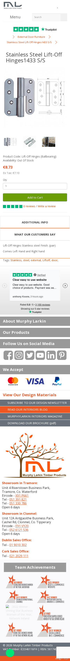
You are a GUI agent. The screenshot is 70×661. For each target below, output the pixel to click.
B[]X (66, 658)
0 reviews (29, 206)
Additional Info (35, 222)
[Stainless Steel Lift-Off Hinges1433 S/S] (35, 97)
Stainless (16, 260)
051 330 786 (18, 503)
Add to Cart (35, 197)
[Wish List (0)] (58, 6)
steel (26, 260)
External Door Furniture (31, 37)
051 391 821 (18, 499)
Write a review (47, 206)
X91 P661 (22, 495)
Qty (5, 180)
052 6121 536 (18, 530)
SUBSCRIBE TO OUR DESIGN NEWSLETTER (37, 403)
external (36, 260)
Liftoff (46, 260)
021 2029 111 (18, 556)
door (55, 260)
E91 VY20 (22, 526)
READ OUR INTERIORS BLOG (27, 409)
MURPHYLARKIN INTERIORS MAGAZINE (35, 416)
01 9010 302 (18, 545)
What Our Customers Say (34, 234)
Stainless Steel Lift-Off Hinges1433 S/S (29, 42)
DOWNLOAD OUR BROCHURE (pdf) (32, 423)
